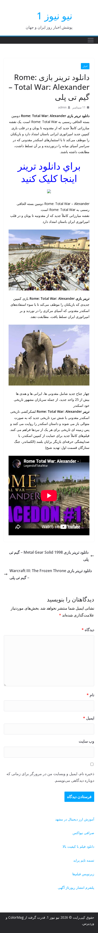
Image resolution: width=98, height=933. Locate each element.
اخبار (85, 66)
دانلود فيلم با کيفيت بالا (78, 846)
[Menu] (90, 40)
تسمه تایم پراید (83, 860)
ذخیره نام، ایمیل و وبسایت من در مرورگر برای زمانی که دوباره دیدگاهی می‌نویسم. (50, 777)
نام (90, 694)
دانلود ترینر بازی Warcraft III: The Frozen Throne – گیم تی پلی (51, 574)
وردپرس (88, 923)
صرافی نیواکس (83, 833)
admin (62, 107)
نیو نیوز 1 (54, 15)
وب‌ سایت (86, 741)
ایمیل (88, 718)
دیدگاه (88, 629)
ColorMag (16, 917)
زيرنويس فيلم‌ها (83, 874)
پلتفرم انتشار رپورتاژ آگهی (76, 887)
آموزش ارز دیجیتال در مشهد (74, 819)
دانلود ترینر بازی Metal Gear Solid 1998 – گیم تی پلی (48, 556)
